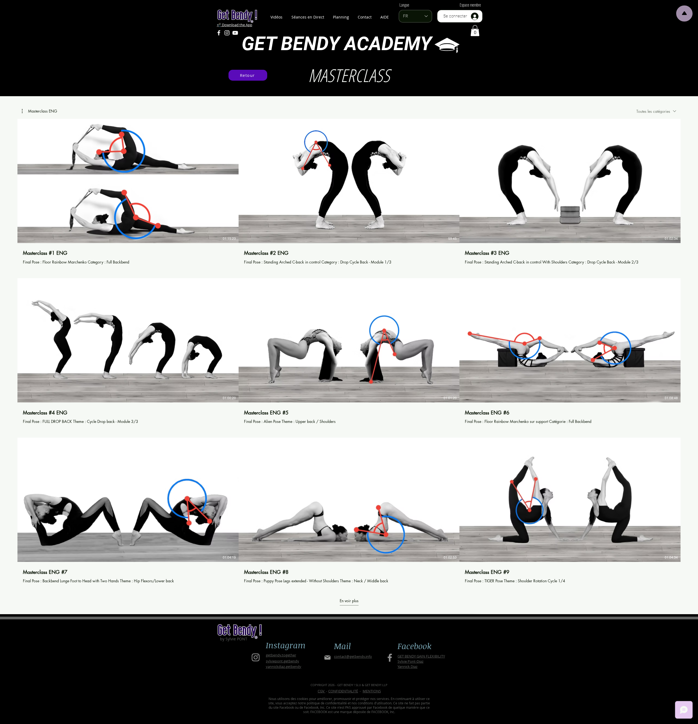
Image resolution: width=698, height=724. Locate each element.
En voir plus (349, 600)
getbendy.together (281, 655)
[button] (475, 30)
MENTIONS (372, 691)
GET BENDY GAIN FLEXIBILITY (421, 656)
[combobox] (656, 111)
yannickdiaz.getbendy (283, 666)
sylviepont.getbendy (282, 661)
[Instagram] (227, 32)
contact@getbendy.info (353, 656)
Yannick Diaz (407, 666)
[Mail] (327, 657)
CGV (321, 691)
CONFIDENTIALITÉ (343, 691)
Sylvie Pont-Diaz (410, 661)
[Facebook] (218, 32)
